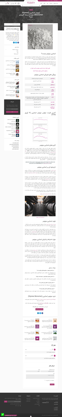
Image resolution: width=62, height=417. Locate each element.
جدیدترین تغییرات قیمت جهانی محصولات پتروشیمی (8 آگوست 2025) (10, 95)
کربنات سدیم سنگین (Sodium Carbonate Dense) (11, 124)
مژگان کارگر (46, 303)
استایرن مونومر (35, 250)
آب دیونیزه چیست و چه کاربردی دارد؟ (10, 61)
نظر (53, 373)
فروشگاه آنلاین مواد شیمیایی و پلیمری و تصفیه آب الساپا (46, 299)
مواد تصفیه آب (28, 401)
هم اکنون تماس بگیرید (39, 309)
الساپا (49, 162)
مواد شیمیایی (47, 179)
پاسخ (26, 349)
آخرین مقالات (31, 9)
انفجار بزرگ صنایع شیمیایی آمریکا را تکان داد (11, 87)
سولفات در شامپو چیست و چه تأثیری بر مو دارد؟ (10, 74)
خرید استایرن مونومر (46, 163)
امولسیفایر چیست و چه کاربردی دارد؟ (10, 69)
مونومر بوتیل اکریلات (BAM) (11, 119)
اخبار (47, 3)
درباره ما (51, 0)
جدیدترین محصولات (15, 49)
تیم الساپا (51, 3)
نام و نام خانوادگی (51, 369)
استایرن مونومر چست (16, 142)
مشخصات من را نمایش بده (50, 380)
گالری (41, 3)
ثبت (12, 111)
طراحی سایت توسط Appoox (10, 416)
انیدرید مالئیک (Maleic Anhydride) (10, 127)
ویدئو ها (38, 402)
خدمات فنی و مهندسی (36, 398)
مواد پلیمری (28, 399)
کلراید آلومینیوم (34, 232)
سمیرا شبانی (42, 303)
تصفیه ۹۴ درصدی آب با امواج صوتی (10, 91)
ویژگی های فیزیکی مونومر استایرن (14, 144)
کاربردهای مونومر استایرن (15, 145)
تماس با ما (48, 0)
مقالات (44, 3)
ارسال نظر (52, 384)
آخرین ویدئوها (16, 53)
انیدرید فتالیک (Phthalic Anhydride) (11, 135)
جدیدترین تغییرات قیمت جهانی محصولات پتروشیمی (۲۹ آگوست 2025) (10, 83)
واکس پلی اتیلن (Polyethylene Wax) (10, 131)
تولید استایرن (53, 170)
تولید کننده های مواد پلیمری (51, 224)
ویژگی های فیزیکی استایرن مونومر (45, 194)
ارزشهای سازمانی (37, 404)
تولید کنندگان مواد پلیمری (33, 173)
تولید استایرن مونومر (16, 147)
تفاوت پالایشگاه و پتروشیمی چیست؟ (11, 65)
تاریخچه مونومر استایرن (15, 149)
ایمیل (39, 369)
